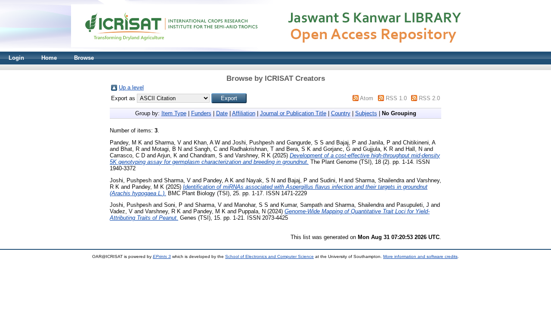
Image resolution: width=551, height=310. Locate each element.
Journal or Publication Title (293, 113)
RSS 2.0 (429, 98)
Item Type (173, 113)
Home (49, 58)
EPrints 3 (162, 256)
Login (16, 58)
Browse (84, 58)
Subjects (366, 113)
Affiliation (243, 113)
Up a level (131, 87)
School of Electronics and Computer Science (269, 256)
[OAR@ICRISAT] (275, 49)
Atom (366, 98)
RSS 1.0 (396, 98)
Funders (201, 113)
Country (340, 113)
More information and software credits (420, 256)
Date (222, 113)
